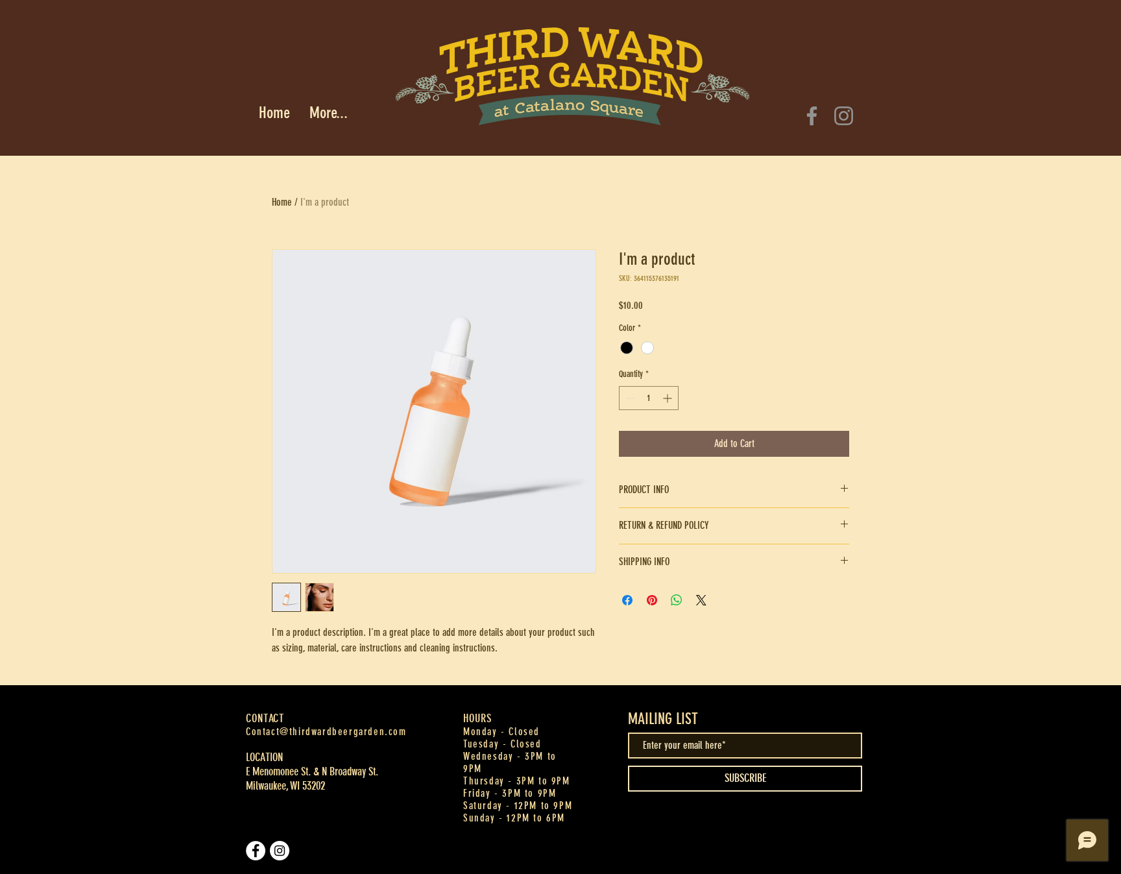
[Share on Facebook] (627, 600)
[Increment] (668, 398)
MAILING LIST (663, 719)
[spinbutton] (648, 398)
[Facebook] (812, 115)
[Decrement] (629, 398)
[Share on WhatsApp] (676, 600)
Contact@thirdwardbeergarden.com (326, 731)
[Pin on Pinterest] (652, 600)
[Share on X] (701, 600)
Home (282, 202)
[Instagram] (843, 115)
